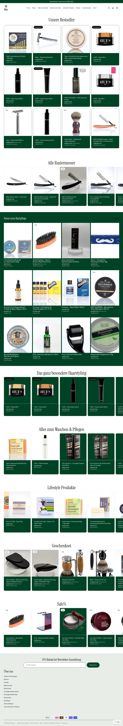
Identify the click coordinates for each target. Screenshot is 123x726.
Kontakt (6, 682)
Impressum (65, 723)
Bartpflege (7, 701)
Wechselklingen (8, 704)
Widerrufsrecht (34, 723)
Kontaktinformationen (54, 723)
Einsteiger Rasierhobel (10, 694)
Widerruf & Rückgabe (10, 676)
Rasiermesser (8, 685)
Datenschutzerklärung (23, 723)
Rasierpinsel (7, 697)
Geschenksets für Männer (12, 707)
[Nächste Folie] (58, 39)
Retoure (6, 679)
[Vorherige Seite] (36, 39)
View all (117, 219)
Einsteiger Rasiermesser (11, 691)
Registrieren (93, 665)
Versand (45, 723)
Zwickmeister (11, 723)
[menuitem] (28, 8)
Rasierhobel (7, 688)
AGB (41, 723)
